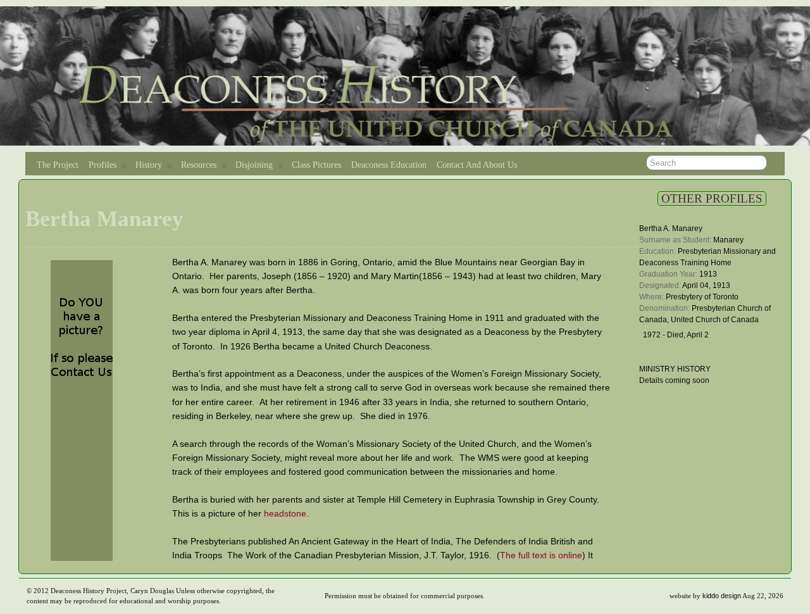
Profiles (102, 165)
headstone (285, 513)
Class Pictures (316, 165)
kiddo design (721, 595)
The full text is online (541, 555)
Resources (198, 165)
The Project (57, 165)
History (148, 165)
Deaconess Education (389, 165)
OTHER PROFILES (712, 198)
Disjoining (254, 165)
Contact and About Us (477, 165)
